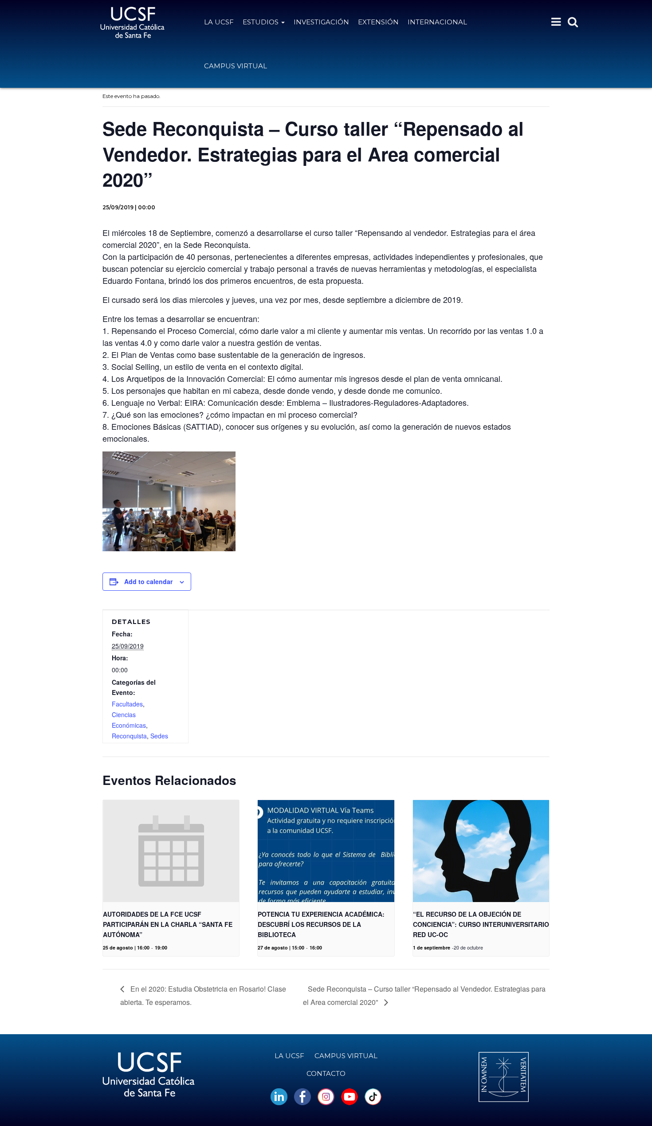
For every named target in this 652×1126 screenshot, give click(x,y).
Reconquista (129, 735)
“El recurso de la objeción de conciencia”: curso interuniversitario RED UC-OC (481, 924)
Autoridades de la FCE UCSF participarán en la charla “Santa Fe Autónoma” (167, 924)
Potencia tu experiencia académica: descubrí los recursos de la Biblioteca (321, 924)
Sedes (159, 735)
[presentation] (171, 851)
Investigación (321, 22)
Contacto (326, 1073)
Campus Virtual (235, 66)
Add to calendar (148, 581)
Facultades (127, 703)
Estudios (261, 22)
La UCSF (219, 22)
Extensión (378, 22)
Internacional (437, 22)
